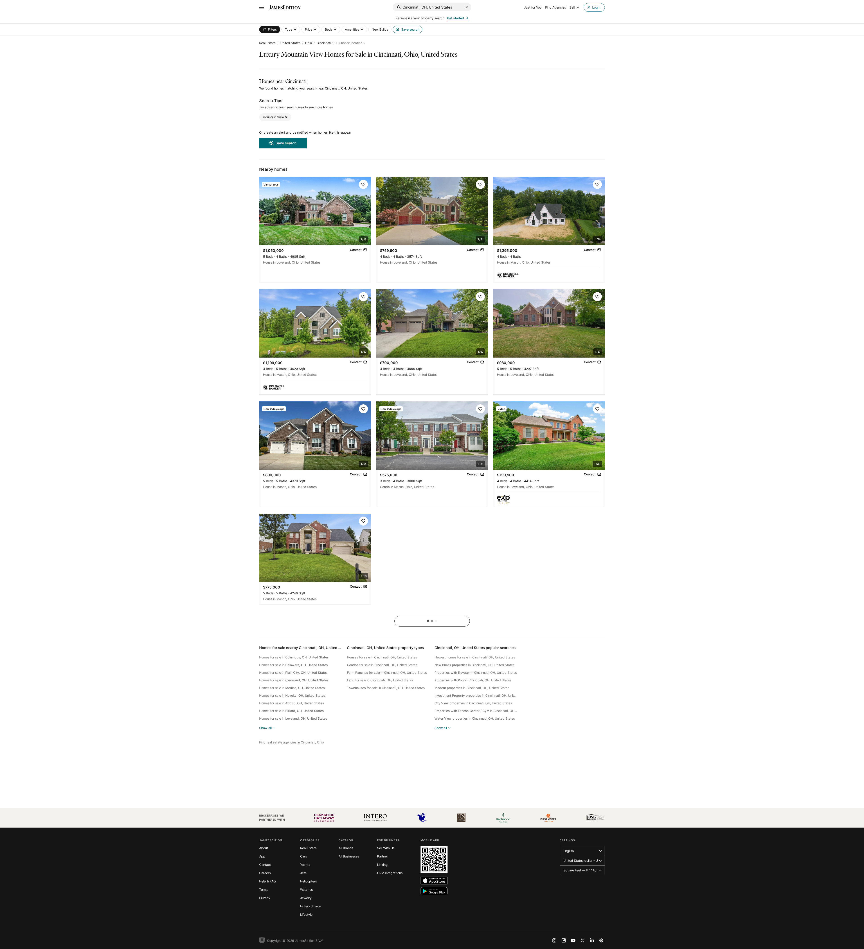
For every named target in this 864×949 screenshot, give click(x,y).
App (262, 856)
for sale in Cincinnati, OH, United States (382, 657)
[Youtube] (573, 940)
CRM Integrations (390, 873)
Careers (265, 873)
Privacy (264, 898)
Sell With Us (385, 848)
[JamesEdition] (285, 7)
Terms (263, 889)
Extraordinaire (310, 906)
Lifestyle (306, 914)
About (263, 848)
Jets (303, 873)
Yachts (305, 864)
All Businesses (349, 856)
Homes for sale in (294, 657)
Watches (306, 889)
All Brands (346, 848)
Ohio (308, 43)
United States (290, 43)
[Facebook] (563, 940)
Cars (303, 856)
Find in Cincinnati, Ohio (291, 742)
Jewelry (306, 898)
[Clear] (466, 7)
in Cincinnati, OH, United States (474, 665)
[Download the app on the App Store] (434, 880)
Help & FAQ (267, 881)
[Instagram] (554, 940)
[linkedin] (592, 940)
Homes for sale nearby (304, 647)
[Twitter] (582, 940)
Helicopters (308, 881)
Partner (382, 856)
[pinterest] (601, 940)
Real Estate (267, 43)
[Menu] (261, 7)
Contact (265, 864)
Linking (382, 864)
